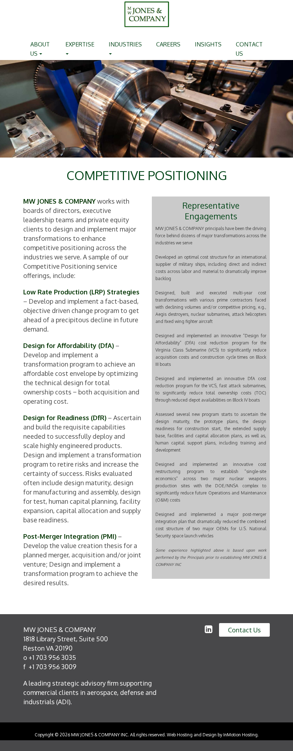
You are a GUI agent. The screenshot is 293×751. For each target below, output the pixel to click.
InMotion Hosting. (241, 734)
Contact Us (249, 49)
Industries (125, 44)
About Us (40, 49)
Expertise (79, 44)
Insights (208, 44)
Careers (168, 44)
